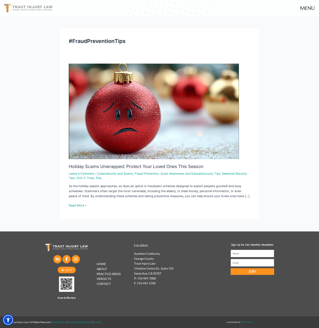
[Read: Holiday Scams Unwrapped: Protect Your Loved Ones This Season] (154, 111)
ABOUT (102, 269)
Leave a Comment (81, 173)
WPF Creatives (247, 322)
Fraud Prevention (147, 173)
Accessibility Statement (80, 322)
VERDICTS (104, 279)
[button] (8, 320)
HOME (101, 264)
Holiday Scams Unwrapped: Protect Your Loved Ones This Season (136, 166)
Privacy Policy (59, 322)
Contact (98, 322)
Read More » (78, 205)
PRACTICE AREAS (109, 274)
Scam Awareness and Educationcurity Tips (190, 173)
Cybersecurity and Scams (115, 173)
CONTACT (104, 284)
